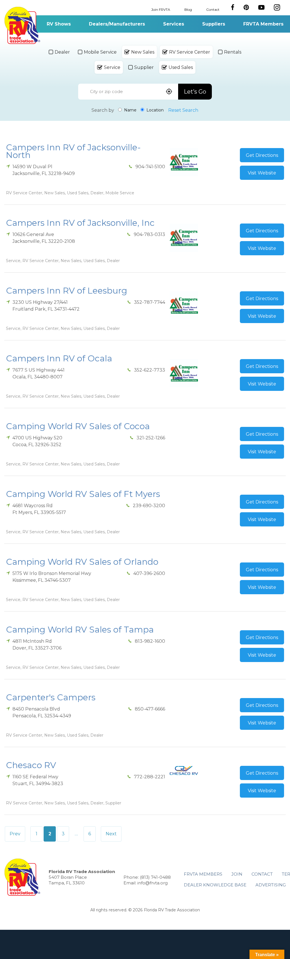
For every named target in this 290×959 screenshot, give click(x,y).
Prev (15, 833)
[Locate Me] (169, 92)
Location (154, 110)
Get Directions (262, 155)
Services (173, 24)
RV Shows (59, 24)
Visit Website (262, 173)
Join (236, 874)
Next (111, 833)
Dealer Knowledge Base (215, 885)
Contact (212, 9)
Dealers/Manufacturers (117, 24)
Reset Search (183, 110)
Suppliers (213, 24)
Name (130, 110)
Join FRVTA (160, 9)
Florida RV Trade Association (22, 25)
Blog (188, 9)
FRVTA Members (263, 24)
